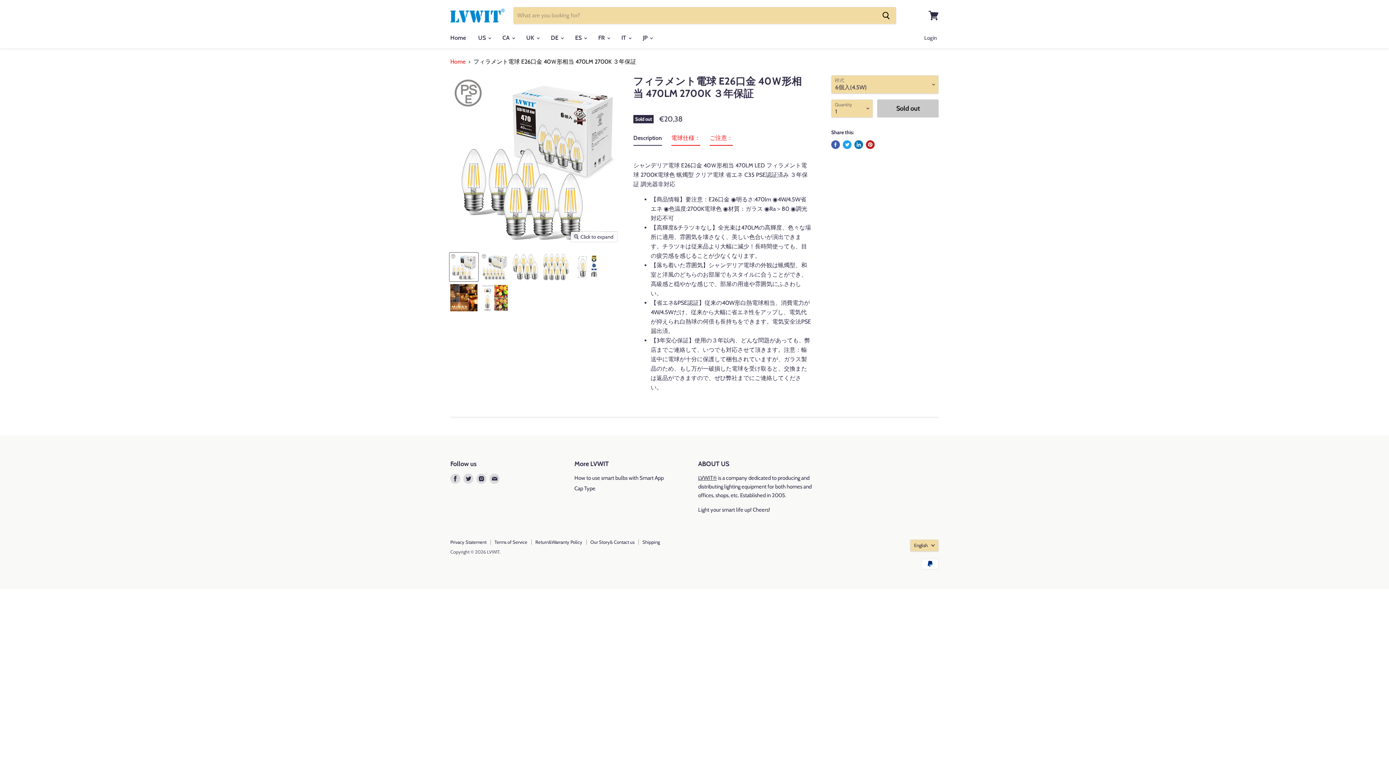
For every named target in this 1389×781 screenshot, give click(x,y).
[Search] (886, 15)
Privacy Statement (468, 542)
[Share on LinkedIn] (858, 144)
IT (624, 37)
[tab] (647, 139)
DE (555, 37)
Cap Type (584, 488)
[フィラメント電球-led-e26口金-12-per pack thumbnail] (494, 267)
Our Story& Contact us (612, 542)
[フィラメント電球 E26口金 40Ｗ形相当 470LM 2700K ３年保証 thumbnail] (587, 267)
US (482, 37)
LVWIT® (707, 478)
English (921, 545)
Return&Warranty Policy (558, 542)
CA (506, 37)
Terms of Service (510, 542)
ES (579, 37)
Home (458, 37)
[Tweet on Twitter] (847, 144)
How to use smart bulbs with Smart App (619, 478)
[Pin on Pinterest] (870, 144)
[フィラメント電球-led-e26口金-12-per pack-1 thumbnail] (556, 267)
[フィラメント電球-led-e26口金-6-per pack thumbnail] (464, 267)
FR (602, 37)
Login (930, 38)
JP (646, 37)
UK (531, 37)
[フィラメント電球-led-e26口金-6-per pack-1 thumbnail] (525, 267)
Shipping (651, 542)
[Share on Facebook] (835, 144)
